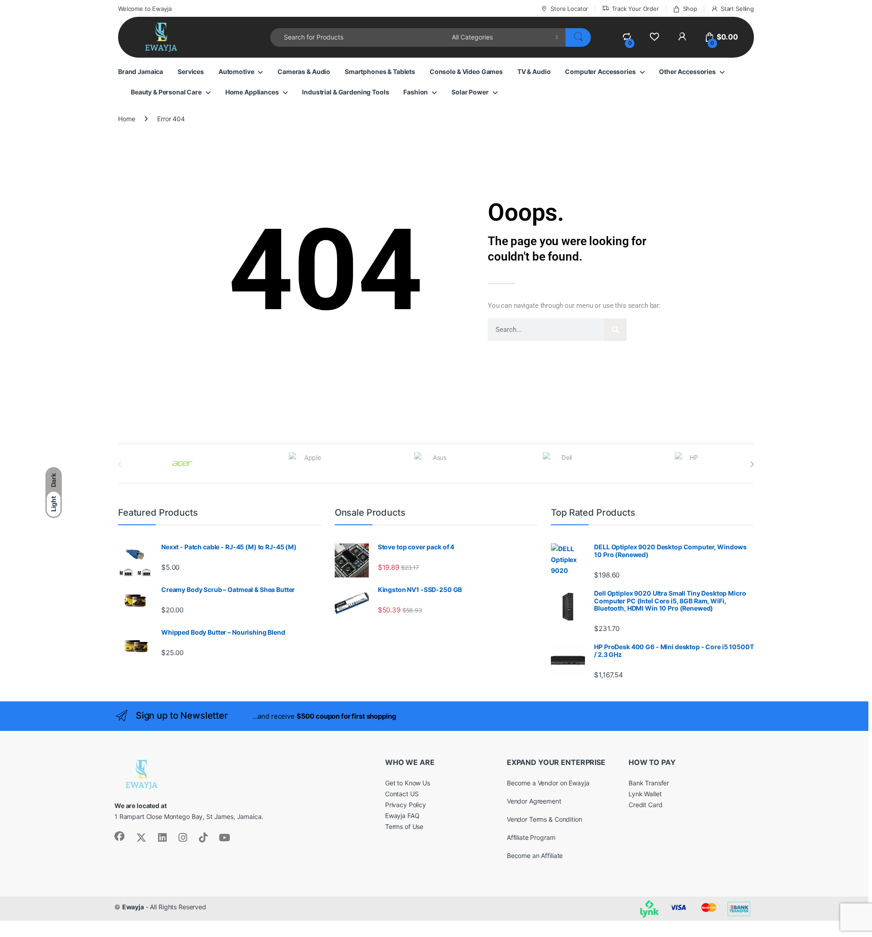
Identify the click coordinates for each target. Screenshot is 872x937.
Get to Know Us (407, 783)
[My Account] (682, 37)
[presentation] (752, 464)
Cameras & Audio (303, 71)
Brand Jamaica (140, 71)
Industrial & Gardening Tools (345, 92)
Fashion (415, 92)
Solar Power (469, 92)
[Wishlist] (654, 37)
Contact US (402, 794)
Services (191, 71)
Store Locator (569, 8)
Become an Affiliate (535, 855)
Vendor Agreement (534, 801)
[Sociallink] (119, 836)
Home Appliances (252, 92)
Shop (690, 8)
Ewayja (133, 907)
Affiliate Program (531, 837)
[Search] (615, 329)
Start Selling (737, 8)
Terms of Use (404, 826)
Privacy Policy (405, 805)
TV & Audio (534, 71)
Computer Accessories (600, 71)
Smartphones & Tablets (380, 71)
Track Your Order (635, 8)
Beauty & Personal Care (166, 92)
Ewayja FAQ (402, 815)
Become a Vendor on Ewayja (548, 783)
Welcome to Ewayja (145, 8)
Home (126, 119)
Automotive (236, 71)
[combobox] (358, 37)
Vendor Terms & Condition (544, 819)
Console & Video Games (466, 71)
